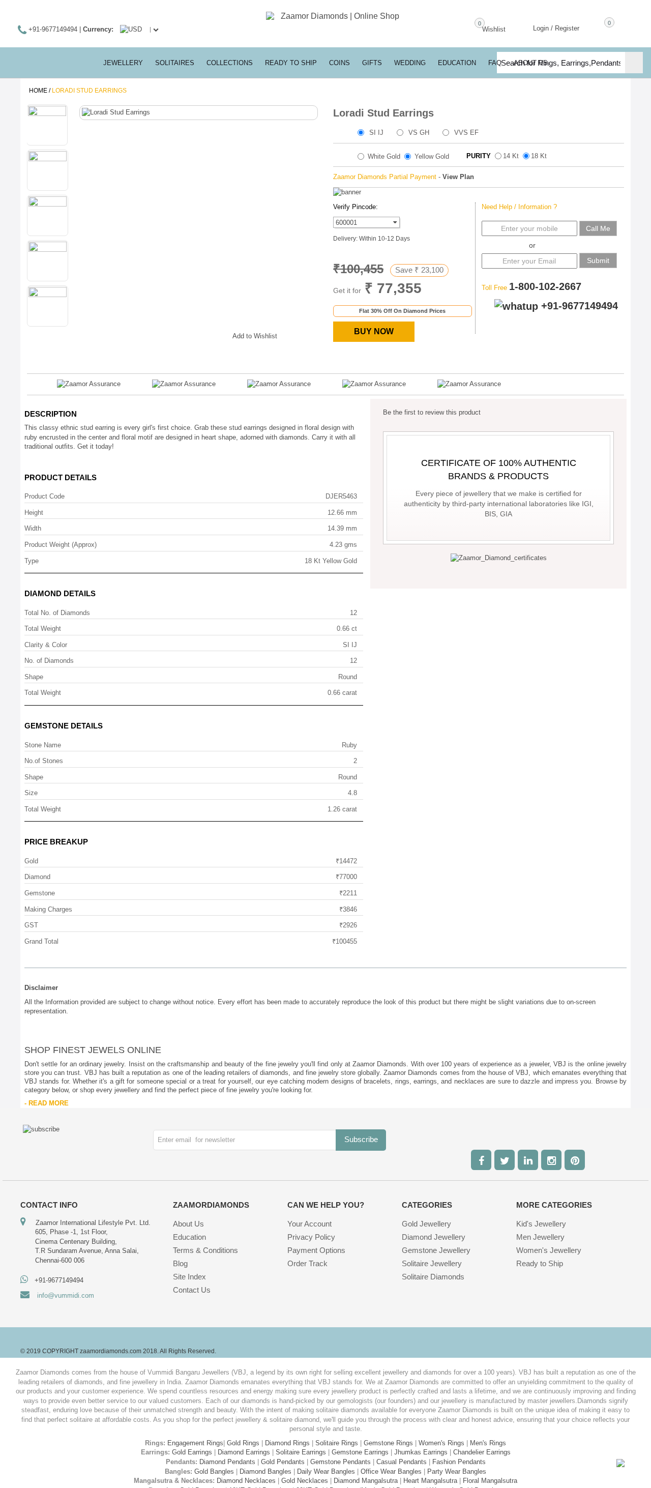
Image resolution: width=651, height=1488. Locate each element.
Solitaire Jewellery (432, 1263)
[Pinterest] (575, 1160)
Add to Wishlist (254, 336)
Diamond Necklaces (246, 1480)
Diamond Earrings (244, 1452)
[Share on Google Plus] (174, 334)
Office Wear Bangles (391, 1471)
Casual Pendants (401, 1462)
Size (31, 793)
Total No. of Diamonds (57, 613)
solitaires (174, 63)
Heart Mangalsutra (430, 1480)
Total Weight (42, 628)
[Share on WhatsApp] (194, 334)
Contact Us (192, 1290)
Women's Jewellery (548, 1250)
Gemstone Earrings (360, 1452)
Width (32, 528)
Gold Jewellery (426, 1223)
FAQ (494, 63)
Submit (598, 260)
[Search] (634, 62)
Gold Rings (243, 1443)
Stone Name (42, 745)
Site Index (189, 1276)
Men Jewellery (540, 1237)
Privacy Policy (311, 1237)
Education (189, 1237)
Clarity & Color (45, 645)
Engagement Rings (195, 1443)
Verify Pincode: (355, 207)
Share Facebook (153, 334)
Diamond (37, 877)
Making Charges (48, 909)
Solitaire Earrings (301, 1452)
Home (38, 90)
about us (531, 63)
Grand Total (41, 941)
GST (31, 925)
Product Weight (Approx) (60, 544)
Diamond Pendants (227, 1462)
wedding (410, 63)
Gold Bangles (214, 1471)
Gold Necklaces (304, 1480)
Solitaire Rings (336, 1443)
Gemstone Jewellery (436, 1250)
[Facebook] (481, 1160)
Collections (229, 63)
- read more (46, 1103)
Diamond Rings (287, 1443)
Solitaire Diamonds (433, 1276)
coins (339, 63)
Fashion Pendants (459, 1462)
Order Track (307, 1263)
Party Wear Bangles (456, 1471)
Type (31, 561)
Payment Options (316, 1250)
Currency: (98, 29)
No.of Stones (43, 761)
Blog (180, 1263)
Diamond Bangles (265, 1471)
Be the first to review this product (432, 412)
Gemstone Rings (388, 1443)
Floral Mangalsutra (490, 1480)
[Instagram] (551, 1160)
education (457, 63)
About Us (188, 1223)
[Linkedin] (528, 1160)
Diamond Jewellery (433, 1237)
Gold (31, 861)
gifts (372, 63)
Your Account (309, 1223)
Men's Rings (488, 1443)
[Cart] (594, 27)
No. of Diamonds (49, 660)
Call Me (598, 228)
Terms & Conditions (205, 1250)
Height (33, 512)
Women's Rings (441, 1443)
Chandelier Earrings (482, 1452)
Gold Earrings (192, 1452)
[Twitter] (504, 1160)
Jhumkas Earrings (421, 1452)
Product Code (44, 496)
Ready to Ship (291, 63)
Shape (33, 677)
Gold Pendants (283, 1462)
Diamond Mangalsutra (366, 1480)
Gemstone (39, 893)
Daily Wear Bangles (326, 1471)
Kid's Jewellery (541, 1223)
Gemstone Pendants (340, 1462)
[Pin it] (214, 334)
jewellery (123, 63)
